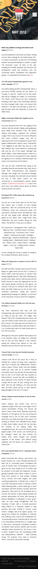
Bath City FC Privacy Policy (27, 566)
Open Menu (34, 14)
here (31, 75)
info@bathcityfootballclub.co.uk (18, 184)
